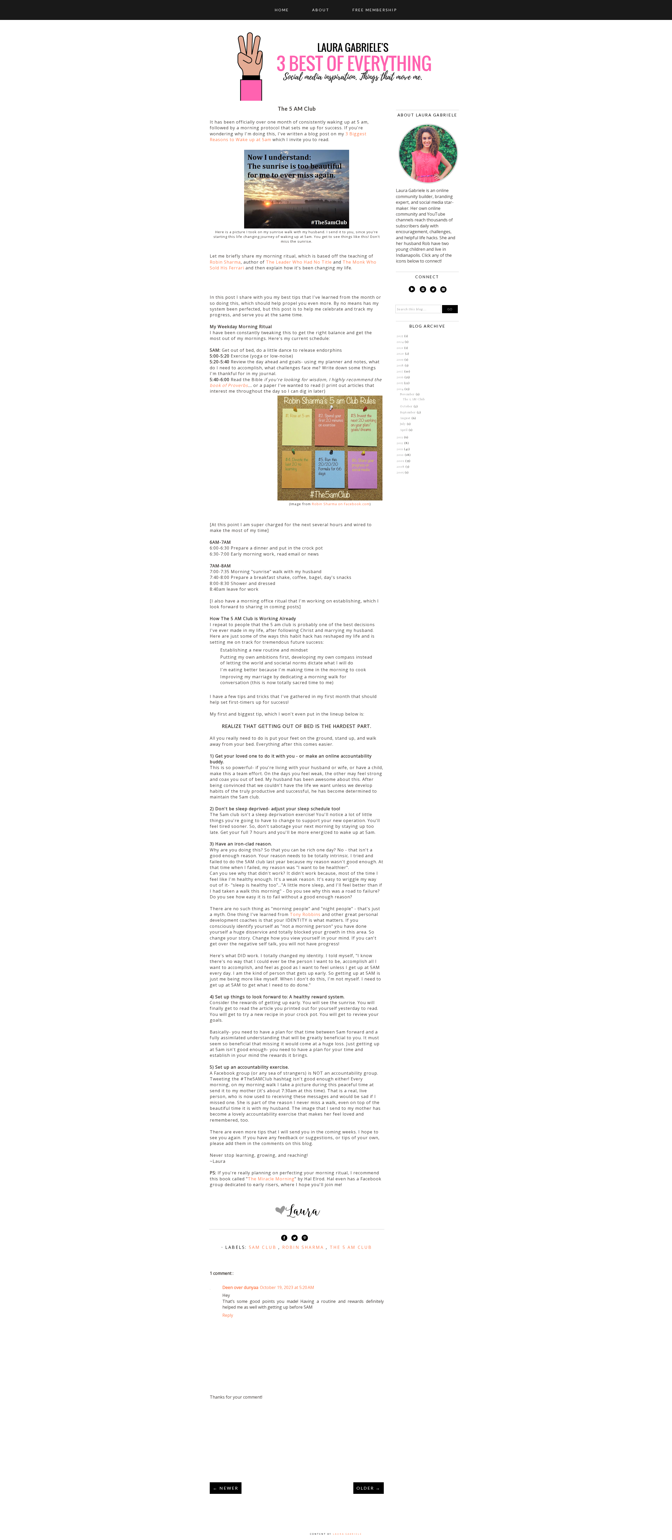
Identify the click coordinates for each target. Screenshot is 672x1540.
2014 (401, 389)
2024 (401, 342)
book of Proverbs (229, 385)
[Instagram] (423, 290)
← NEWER (225, 1487)
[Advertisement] (296, 1441)
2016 (401, 377)
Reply (227, 1315)
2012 (400, 443)
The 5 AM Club (414, 399)
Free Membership (375, 10)
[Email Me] (443, 290)
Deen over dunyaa (240, 1287)
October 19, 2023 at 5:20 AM (287, 1287)
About (320, 10)
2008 (401, 466)
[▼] (396, 389)
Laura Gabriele (347, 1534)
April (404, 430)
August (406, 418)
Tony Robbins (305, 914)
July (403, 424)
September (408, 412)
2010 (401, 455)
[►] (396, 336)
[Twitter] (433, 290)
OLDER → (368, 1487)
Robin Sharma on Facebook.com (341, 504)
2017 (400, 371)
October (407, 406)
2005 (401, 472)
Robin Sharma (225, 262)
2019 (401, 359)
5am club (264, 1247)
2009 (401, 461)
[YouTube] (412, 290)
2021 (400, 348)
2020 (401, 353)
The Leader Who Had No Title (299, 262)
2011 (400, 449)
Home (282, 10)
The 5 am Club (351, 1247)
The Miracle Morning (271, 1179)
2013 (400, 437)
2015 (400, 383)
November (408, 394)
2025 (400, 336)
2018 (401, 365)
